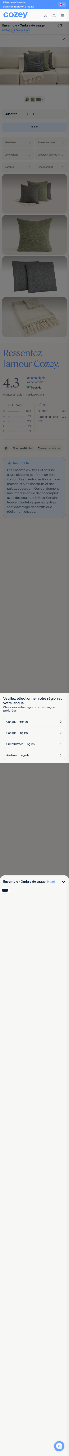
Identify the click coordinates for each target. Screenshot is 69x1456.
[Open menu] (62, 15)
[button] (62, 4)
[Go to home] (15, 15)
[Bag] (54, 15)
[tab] (5, 890)
